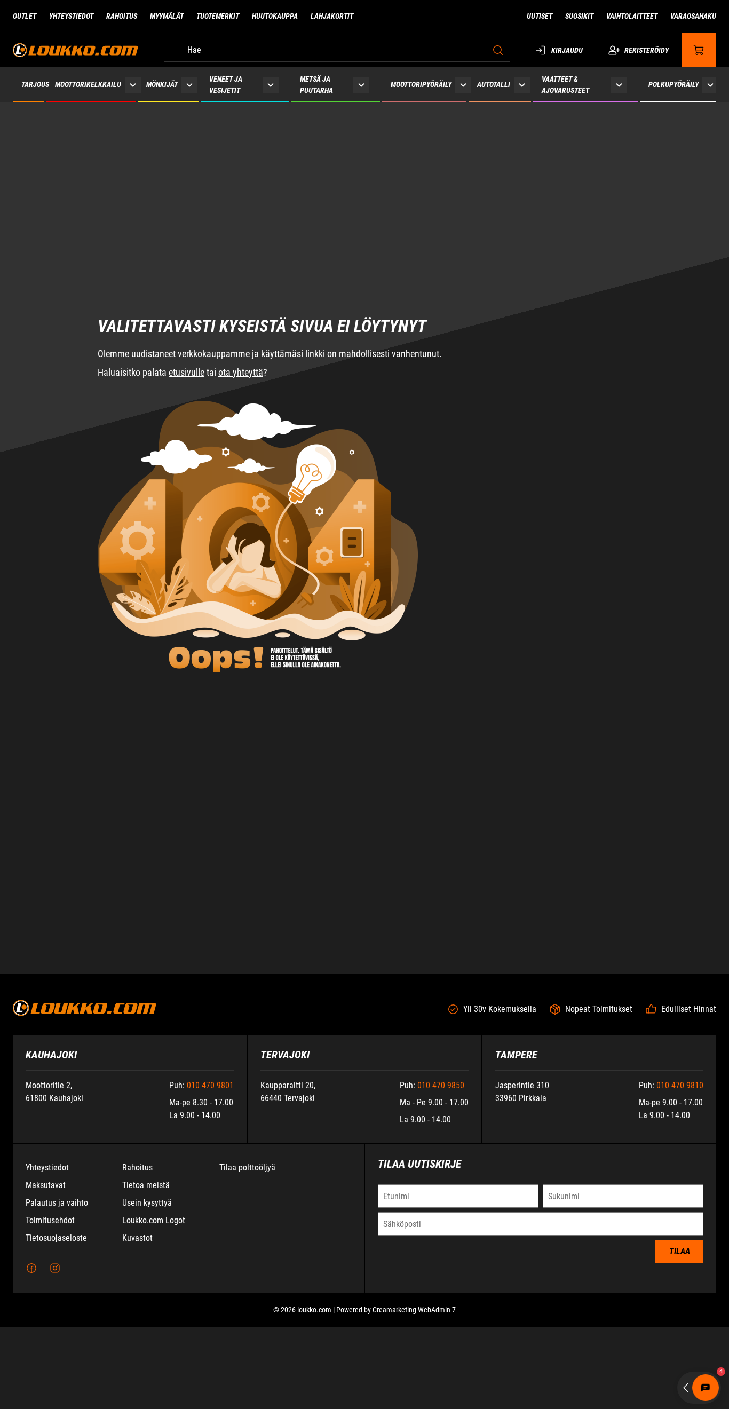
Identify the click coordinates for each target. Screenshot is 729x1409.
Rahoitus (121, 16)
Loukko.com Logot (153, 1302)
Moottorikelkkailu (88, 84)
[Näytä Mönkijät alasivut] (189, 84)
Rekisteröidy (646, 50)
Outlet (24, 16)
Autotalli (493, 84)
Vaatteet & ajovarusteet (565, 84)
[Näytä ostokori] (699, 50)
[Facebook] (31, 1350)
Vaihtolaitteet (631, 16)
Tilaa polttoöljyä (247, 1250)
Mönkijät (162, 84)
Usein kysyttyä (147, 1285)
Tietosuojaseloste (56, 1320)
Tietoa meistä (146, 1267)
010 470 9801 (210, 1167)
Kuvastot (137, 1320)
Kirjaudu (567, 50)
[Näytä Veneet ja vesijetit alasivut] (270, 84)
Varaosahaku (693, 16)
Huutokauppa (275, 16)
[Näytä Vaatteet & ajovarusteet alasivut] (619, 84)
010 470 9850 (440, 1167)
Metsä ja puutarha (316, 84)
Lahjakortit (332, 16)
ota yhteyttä (240, 331)
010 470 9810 (679, 1167)
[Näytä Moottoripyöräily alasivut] (463, 84)
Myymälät (167, 16)
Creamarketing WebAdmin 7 (414, 1392)
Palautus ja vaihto (57, 1285)
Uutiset (539, 16)
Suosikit (579, 16)
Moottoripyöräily (421, 84)
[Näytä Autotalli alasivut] (522, 84)
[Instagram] (55, 1350)
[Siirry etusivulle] (75, 50)
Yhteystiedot (71, 16)
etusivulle (186, 331)
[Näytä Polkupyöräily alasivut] (710, 84)
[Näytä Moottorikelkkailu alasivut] (133, 84)
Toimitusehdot (50, 1302)
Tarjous (35, 84)
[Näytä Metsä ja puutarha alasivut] (361, 84)
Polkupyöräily (673, 84)
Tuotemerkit (217, 16)
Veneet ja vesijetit (225, 84)
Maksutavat (46, 1267)
